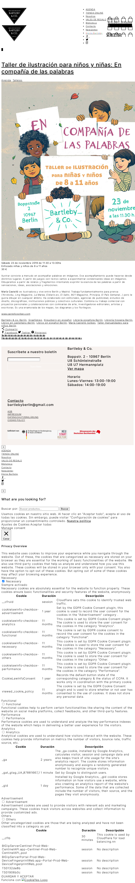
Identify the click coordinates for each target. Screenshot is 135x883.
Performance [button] (10, 714)
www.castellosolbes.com (15, 313)
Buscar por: (9, 508)
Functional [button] (9, 700)
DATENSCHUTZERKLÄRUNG (23, 417)
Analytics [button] (8, 728)
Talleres (17, 80)
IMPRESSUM (14, 414)
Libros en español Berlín (52, 322)
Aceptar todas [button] (40, 524)
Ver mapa (76, 369)
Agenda (6, 80)
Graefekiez (35, 320)
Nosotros (90, 16)
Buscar (64, 509)
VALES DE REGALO (96, 19)
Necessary (13, 581)
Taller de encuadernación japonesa (23, 335)
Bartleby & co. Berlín (14, 320)
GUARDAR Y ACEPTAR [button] (17, 876)
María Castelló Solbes (82, 322)
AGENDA (90, 9)
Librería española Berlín (88, 320)
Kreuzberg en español (58, 320)
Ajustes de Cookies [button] (15, 524)
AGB (10, 411)
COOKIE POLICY (16, 420)
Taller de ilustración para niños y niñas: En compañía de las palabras (61, 68)
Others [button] (6, 816)
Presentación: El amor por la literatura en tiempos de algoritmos (41, 338)
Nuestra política (79, 521)
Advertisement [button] (12, 798)
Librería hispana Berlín (119, 320)
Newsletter (92, 29)
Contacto (91, 26)
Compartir (11, 329)
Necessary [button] (9, 578)
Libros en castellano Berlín (18, 322)
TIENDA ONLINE (94, 13)
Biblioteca (91, 23)
